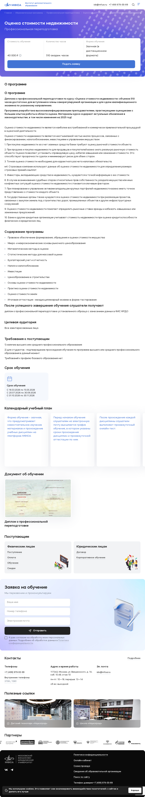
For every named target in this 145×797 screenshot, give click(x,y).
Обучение (12, 563)
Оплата (11, 558)
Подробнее (134, 658)
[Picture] (11, 742)
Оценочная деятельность (94, 13)
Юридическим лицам (91, 546)
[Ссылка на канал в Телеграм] (12, 770)
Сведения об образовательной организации (97, 772)
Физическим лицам (21, 546)
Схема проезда (82, 766)
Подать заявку (71, 64)
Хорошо (135, 790)
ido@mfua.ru (100, 5)
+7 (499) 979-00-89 (103, 783)
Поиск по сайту (82, 777)
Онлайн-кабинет (83, 761)
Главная (8, 13)
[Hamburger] (138, 4)
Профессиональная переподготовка (63, 13)
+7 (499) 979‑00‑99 (14, 672)
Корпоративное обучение (90, 558)
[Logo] (19, 759)
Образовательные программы (29, 13)
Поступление (14, 552)
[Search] (133, 4)
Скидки (11, 568)
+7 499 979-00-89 (118, 5)
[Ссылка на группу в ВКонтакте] (6, 770)
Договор (81, 552)
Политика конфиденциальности (91, 755)
